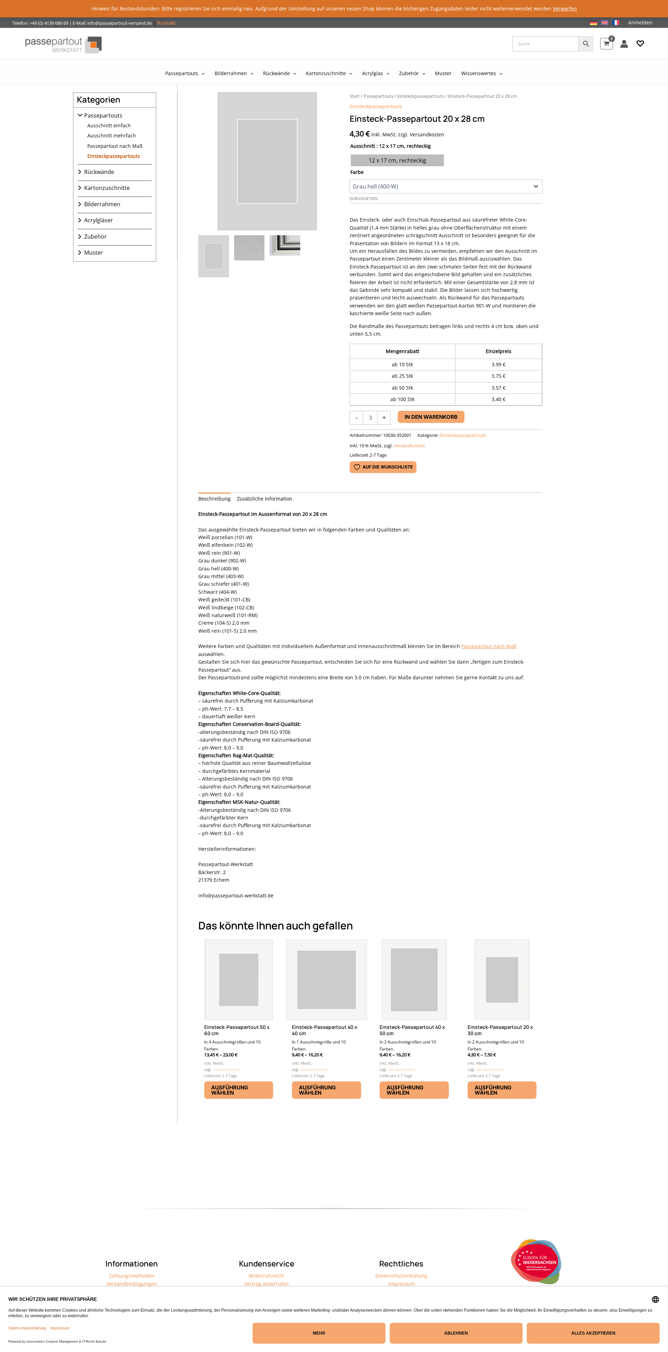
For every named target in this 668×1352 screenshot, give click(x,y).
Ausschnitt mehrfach (111, 135)
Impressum (401, 1283)
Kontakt (166, 22)
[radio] (397, 160)
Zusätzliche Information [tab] (264, 498)
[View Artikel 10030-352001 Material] (249, 256)
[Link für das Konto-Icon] (624, 44)
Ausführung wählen (229, 1090)
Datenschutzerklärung (401, 1275)
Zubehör (95, 236)
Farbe (357, 172)
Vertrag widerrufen (266, 1283)
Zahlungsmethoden (131, 1275)
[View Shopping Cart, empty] (606, 43)
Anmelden (640, 22)
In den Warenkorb (431, 417)
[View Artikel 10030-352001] (213, 256)
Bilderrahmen (102, 204)
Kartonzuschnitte (107, 188)
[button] (640, 44)
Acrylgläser (98, 220)
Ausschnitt (362, 146)
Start (355, 96)
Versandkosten (409, 446)
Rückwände (99, 172)
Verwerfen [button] (565, 8)
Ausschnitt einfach (109, 125)
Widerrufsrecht (266, 1275)
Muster (93, 252)
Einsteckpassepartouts (113, 156)
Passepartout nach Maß (115, 146)
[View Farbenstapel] (285, 256)
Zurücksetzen (364, 198)
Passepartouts (103, 115)
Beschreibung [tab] (214, 498)
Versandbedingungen (131, 1283)
